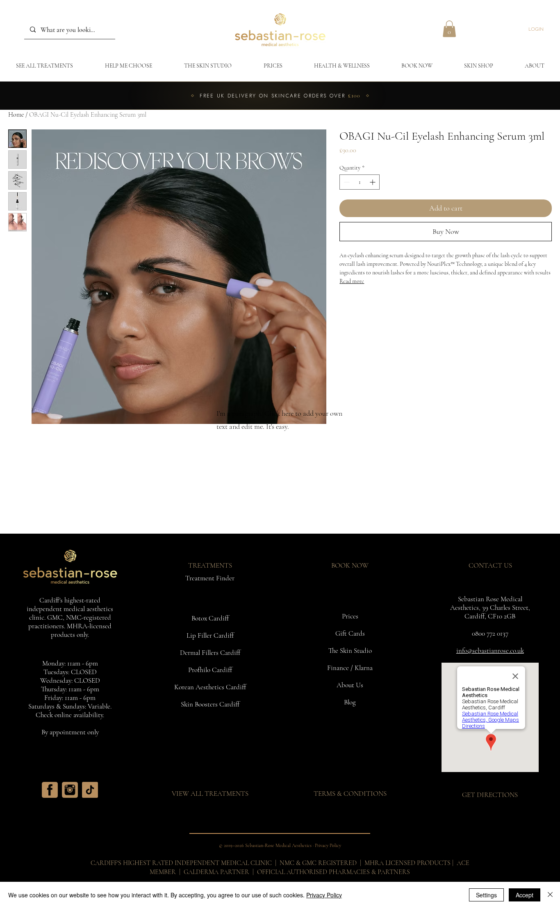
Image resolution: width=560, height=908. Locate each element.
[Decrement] (346, 182)
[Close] (550, 894)
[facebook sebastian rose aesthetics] (50, 790)
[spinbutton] (359, 182)
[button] (449, 28)
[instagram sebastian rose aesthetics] (70, 790)
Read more (351, 281)
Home (16, 115)
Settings (486, 895)
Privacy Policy (324, 895)
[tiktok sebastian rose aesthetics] (90, 790)
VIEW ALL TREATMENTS (210, 793)
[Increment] (373, 182)
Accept (524, 895)
